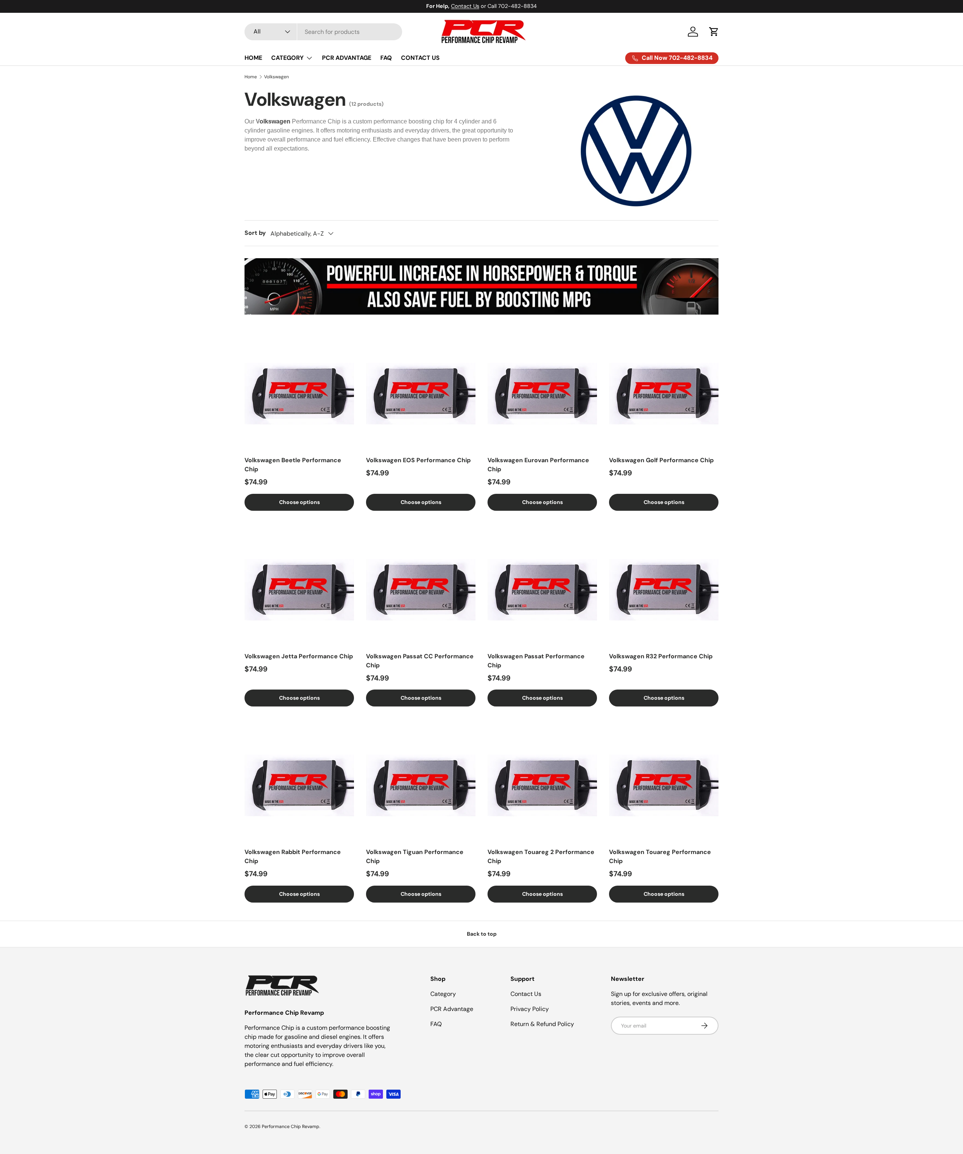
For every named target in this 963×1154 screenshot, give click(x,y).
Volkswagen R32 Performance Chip (660, 656)
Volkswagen (276, 77)
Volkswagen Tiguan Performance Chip (414, 856)
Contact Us (465, 6)
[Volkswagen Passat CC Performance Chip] (420, 589)
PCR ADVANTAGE (346, 58)
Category (443, 994)
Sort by (255, 233)
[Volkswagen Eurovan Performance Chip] (542, 393)
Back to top (482, 933)
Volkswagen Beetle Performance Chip (293, 464)
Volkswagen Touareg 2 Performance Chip (541, 856)
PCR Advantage (451, 1009)
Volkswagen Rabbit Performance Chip (293, 856)
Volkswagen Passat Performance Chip (536, 660)
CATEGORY (287, 58)
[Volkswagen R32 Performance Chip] (663, 589)
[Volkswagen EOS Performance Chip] (420, 393)
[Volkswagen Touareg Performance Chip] (663, 785)
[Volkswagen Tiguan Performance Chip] (420, 785)
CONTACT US (420, 58)
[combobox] (323, 31)
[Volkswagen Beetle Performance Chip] (299, 393)
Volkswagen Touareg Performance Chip (660, 856)
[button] (714, 31)
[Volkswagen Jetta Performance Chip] (299, 589)
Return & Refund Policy (542, 1024)
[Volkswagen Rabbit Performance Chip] (299, 785)
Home (251, 77)
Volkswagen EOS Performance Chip (418, 460)
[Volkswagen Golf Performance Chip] (663, 393)
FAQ (386, 58)
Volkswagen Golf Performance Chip (661, 460)
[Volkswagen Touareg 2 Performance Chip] (542, 785)
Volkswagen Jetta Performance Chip (299, 656)
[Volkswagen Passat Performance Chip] (542, 589)
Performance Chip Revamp (290, 1127)
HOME (253, 58)
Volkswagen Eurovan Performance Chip (538, 464)
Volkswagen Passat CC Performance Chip (420, 660)
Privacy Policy (529, 1009)
